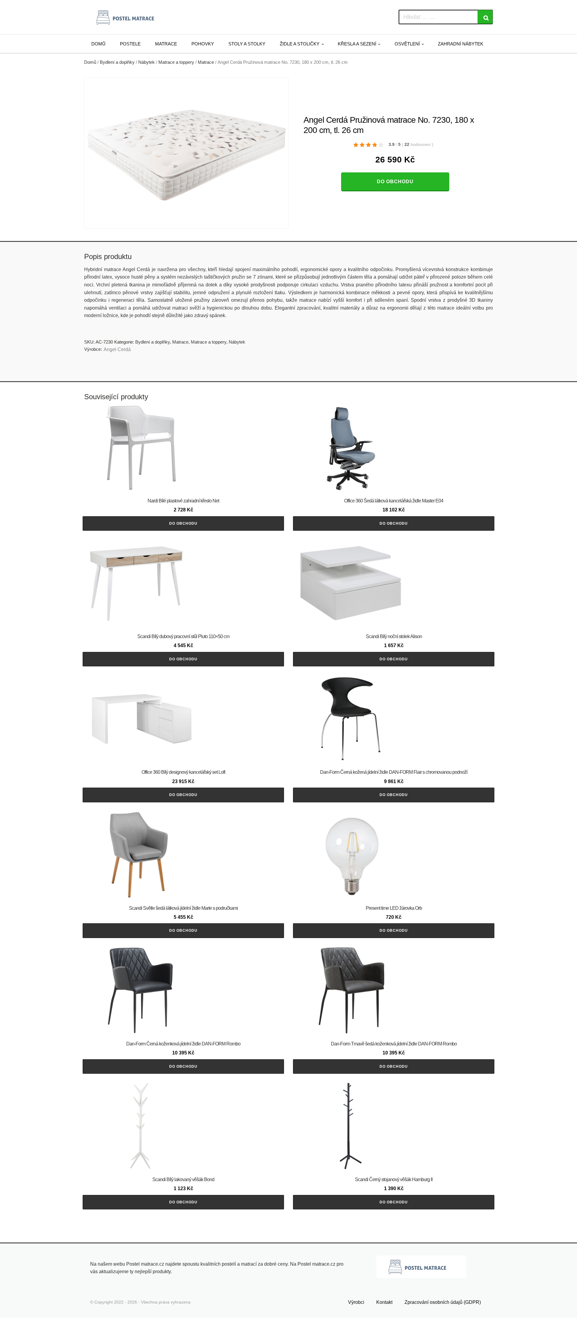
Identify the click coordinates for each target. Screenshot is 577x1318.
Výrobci (356, 1302)
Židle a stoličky (299, 43)
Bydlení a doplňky (117, 62)
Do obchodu (395, 181)
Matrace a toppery (176, 62)
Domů (98, 43)
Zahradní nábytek (460, 43)
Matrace (166, 43)
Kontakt (384, 1302)
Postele (130, 43)
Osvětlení (407, 43)
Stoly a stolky (246, 43)
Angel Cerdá (117, 349)
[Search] (485, 17)
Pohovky (202, 43)
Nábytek (146, 62)
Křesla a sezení (357, 43)
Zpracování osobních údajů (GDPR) (443, 1302)
